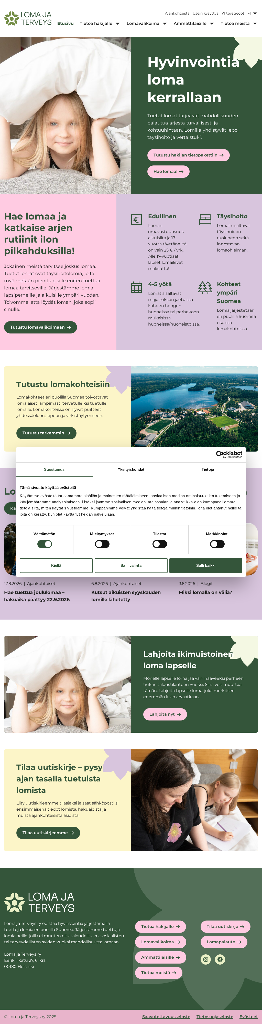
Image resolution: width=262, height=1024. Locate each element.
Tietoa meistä (155, 972)
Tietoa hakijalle (157, 926)
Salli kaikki (205, 565)
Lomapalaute (221, 941)
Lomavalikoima (157, 941)
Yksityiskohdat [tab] (131, 469)
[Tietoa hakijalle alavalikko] (117, 23)
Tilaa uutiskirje (222, 926)
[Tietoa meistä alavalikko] (255, 23)
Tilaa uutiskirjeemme (45, 832)
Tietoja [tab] (208, 469)
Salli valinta (131, 565)
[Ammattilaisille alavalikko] (212, 23)
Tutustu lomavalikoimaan (37, 327)
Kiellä (56, 565)
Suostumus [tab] (54, 469)
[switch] (102, 544)
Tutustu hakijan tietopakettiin (185, 155)
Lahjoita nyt (162, 714)
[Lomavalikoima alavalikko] (164, 23)
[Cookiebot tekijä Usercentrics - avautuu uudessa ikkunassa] (220, 454)
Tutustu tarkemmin (43, 433)
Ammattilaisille (157, 957)
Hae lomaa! (165, 171)
